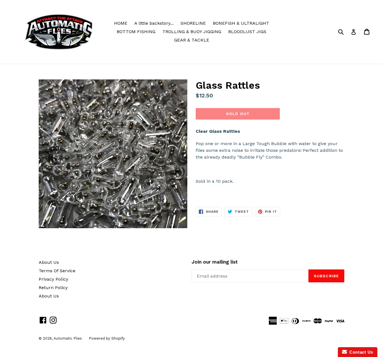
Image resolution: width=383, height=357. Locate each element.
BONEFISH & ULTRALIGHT (241, 23)
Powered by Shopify (107, 338)
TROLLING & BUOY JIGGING (191, 31)
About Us (49, 262)
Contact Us (360, 352)
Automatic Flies (68, 338)
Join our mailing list (215, 262)
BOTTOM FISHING (136, 31)
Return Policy (53, 287)
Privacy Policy (53, 279)
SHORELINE (193, 23)
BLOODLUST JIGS (247, 31)
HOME (120, 23)
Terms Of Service (57, 270)
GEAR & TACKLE (191, 40)
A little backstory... (154, 23)
